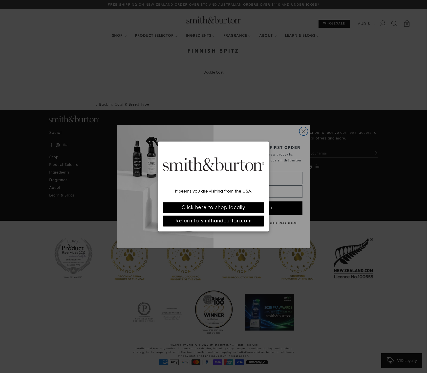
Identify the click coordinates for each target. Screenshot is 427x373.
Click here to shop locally (213, 207)
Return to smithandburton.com (213, 221)
